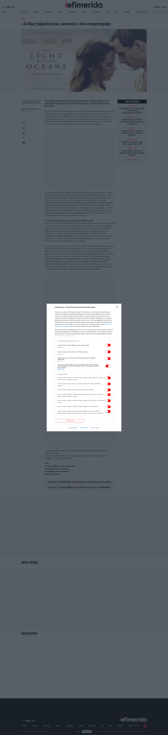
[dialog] (84, 367)
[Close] (117, 307)
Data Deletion (73, 427)
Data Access (84, 427)
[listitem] (84, 341)
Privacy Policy (95, 427)
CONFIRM (70, 421)
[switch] (108, 345)
